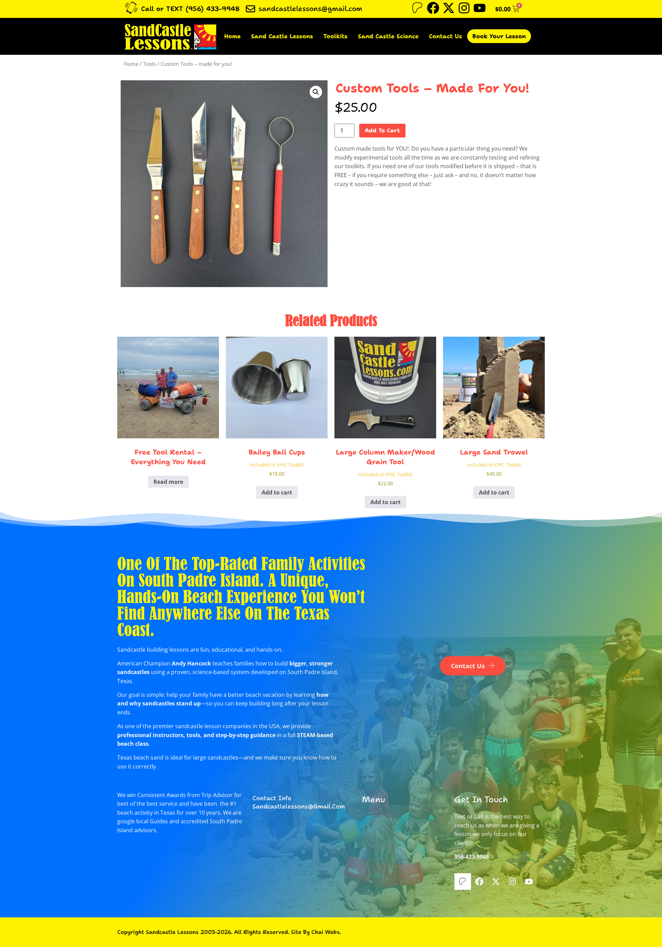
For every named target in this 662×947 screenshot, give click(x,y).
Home (232, 36)
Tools (149, 63)
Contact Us (445, 36)
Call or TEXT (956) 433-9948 (190, 8)
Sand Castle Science (388, 36)
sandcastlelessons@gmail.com (310, 8)
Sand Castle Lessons (282, 36)
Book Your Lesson (499, 36)
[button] (316, 92)
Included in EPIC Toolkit (277, 464)
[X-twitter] (448, 8)
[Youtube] (479, 8)
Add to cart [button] (277, 492)
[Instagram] (464, 8)
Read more (168, 482)
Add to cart (382, 130)
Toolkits (335, 36)
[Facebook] (433, 8)
